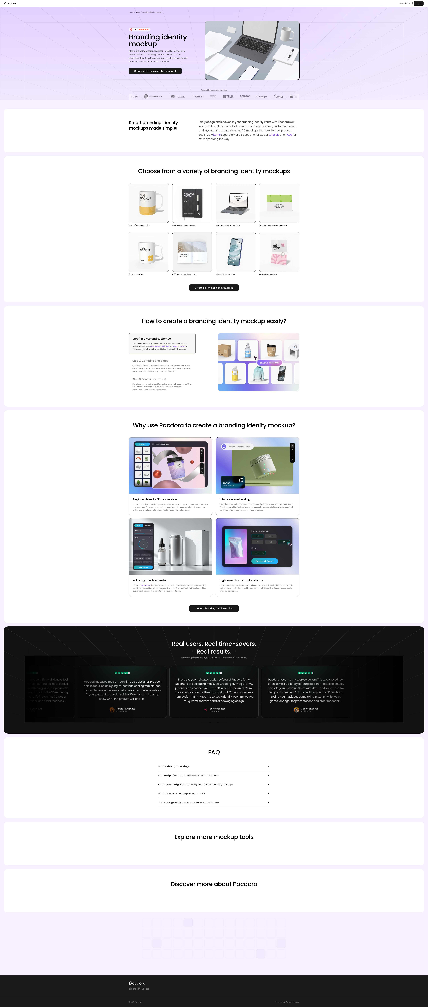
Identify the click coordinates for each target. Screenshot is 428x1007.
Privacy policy (280, 1002)
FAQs (289, 135)
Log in (418, 3)
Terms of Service (292, 1002)
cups (152, 342)
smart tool (146, 585)
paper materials (162, 342)
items (217, 135)
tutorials (274, 135)
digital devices (179, 342)
